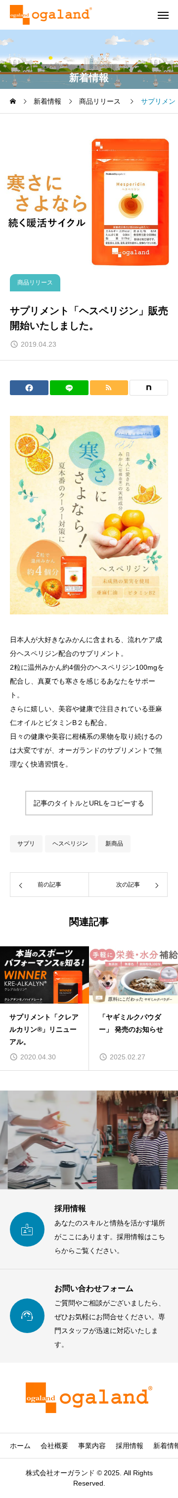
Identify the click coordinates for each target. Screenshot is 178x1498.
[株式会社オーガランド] (51, 15)
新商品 (114, 843)
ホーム (20, 1446)
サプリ (26, 843)
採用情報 (129, 1446)
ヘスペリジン (70, 843)
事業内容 (92, 1446)
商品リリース (35, 282)
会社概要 (54, 1446)
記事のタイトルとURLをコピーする (89, 803)
